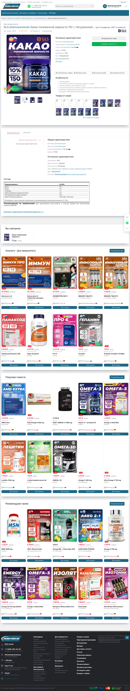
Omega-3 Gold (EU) (111, 423)
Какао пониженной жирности (70, 174)
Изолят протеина (57, 604)
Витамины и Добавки (28, 13)
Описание (59, 61)
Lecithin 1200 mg (8, 480)
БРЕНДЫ (52, 13)
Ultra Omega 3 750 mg (112, 480)
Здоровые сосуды (68, 169)
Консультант (48, 31)
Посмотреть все (117, 251)
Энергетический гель (59, 547)
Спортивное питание (10, 13)
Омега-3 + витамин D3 (87, 423)
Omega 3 (29, 420)
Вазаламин (82, 607)
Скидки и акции (7, 2)
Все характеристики (62, 58)
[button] (39, 5)
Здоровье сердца (80, 169)
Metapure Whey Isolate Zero (63, 607)
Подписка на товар (109, 38)
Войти (109, 7)
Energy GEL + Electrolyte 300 (64, 549)
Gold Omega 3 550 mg (35, 423)
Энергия (89, 169)
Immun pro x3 (7, 296)
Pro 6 (55, 354)
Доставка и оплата (20, 2)
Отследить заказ (46, 2)
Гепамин (81, 354)
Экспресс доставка (33, 2)
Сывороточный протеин (34, 547)
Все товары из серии (91, 118)
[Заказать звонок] (127, 228)
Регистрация (115, 7)
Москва (123, 2)
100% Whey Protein (34, 549)
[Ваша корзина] (126, 6)
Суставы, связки (6, 547)
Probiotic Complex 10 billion (114, 354)
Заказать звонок (36, 7)
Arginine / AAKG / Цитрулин (85, 547)
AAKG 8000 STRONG (86, 549)
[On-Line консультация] (127, 223)
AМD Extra (6, 423)
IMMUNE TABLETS (85, 296)
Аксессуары (42, 13)
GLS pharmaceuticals (17, 27)
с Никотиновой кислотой (36, 480)
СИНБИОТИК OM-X (60, 296)
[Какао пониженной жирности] (6, 237)
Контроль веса (56, 169)
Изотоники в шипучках (110, 604)
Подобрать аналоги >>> (109, 44)
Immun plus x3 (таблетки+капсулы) (35, 297)
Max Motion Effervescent (113, 607)
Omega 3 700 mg (110, 549)
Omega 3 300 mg (85, 480)
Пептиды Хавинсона (84, 604)
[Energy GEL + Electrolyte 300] (65, 525)
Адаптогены (5, 420)
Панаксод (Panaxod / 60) (11, 354)
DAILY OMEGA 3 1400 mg (62, 423)
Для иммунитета (11, 24)
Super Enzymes (33, 354)
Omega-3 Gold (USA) (35, 607)
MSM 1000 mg (7, 549)
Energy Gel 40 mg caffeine (11, 607)
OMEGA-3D (57, 480)
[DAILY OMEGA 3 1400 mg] (65, 399)
